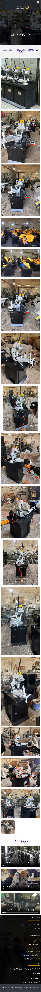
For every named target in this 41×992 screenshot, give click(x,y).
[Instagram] (39, 928)
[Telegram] (35, 928)
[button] (19, 835)
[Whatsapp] (37, 928)
